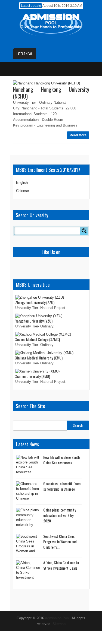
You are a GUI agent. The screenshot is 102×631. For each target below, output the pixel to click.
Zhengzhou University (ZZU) (34, 302)
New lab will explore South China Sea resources (61, 459)
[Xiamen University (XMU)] (37, 371)
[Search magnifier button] (84, 231)
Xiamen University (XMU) (32, 376)
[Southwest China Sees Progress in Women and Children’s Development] (28, 544)
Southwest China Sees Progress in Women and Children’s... (60, 541)
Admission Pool (57, 618)
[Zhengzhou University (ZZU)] (39, 297)
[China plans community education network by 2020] (28, 518)
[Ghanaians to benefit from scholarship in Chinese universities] (28, 491)
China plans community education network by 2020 (59, 515)
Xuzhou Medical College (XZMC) (37, 339)
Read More (78, 135)
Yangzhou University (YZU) (33, 321)
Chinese (22, 191)
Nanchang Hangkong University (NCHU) (51, 92)
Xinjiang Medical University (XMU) (39, 358)
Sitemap (59, 624)
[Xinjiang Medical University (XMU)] (44, 353)
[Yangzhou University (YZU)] (38, 316)
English (22, 183)
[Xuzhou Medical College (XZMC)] (43, 334)
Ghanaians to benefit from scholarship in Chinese (62, 486)
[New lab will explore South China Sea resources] (28, 465)
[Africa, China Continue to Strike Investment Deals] (28, 570)
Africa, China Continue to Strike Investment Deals (61, 565)
